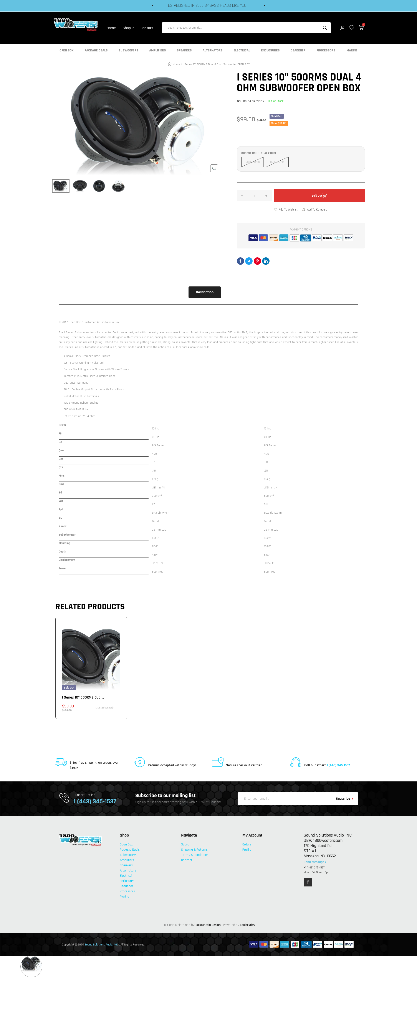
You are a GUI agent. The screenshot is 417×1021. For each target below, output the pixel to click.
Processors (326, 50)
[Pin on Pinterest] (257, 261)
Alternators (213, 50)
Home (176, 64)
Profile (246, 849)
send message (314, 862)
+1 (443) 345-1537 (314, 868)
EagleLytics (247, 925)
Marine (351, 50)
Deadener (298, 50)
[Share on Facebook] (240, 261)
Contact (186, 860)
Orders (246, 844)
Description (204, 292)
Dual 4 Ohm (277, 162)
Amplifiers (157, 50)
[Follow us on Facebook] (308, 882)
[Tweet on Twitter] (249, 261)
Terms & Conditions (194, 855)
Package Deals (96, 50)
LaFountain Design (208, 925)
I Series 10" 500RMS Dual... (83, 697)
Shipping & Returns (194, 849)
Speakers (184, 50)
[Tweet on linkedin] (266, 261)
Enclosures (270, 50)
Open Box (67, 50)
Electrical (241, 50)
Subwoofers (128, 50)
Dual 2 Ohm (252, 162)
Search (185, 844)
